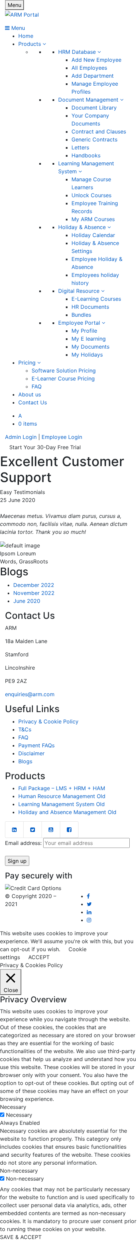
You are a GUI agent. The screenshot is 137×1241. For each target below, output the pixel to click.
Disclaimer (31, 753)
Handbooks (85, 155)
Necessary (19, 1115)
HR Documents (90, 306)
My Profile (84, 330)
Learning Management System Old (61, 804)
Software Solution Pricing (64, 370)
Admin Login (21, 437)
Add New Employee (96, 59)
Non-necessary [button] (19, 1170)
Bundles (81, 314)
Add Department (92, 75)
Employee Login (62, 437)
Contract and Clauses (98, 131)
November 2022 (34, 593)
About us (29, 394)
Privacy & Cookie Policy (48, 721)
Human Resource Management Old (61, 796)
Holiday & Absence (82, 227)
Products (30, 44)
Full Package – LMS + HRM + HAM (61, 788)
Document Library (94, 107)
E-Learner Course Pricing (63, 378)
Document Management (89, 99)
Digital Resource (79, 291)
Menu (14, 5)
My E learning (88, 338)
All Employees (89, 67)
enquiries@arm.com (30, 694)
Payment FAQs (36, 745)
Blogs (25, 761)
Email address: (24, 843)
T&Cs (24, 729)
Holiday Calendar (93, 235)
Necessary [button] (13, 1107)
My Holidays (87, 354)
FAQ (37, 386)
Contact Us (32, 402)
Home (25, 36)
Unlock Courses (91, 195)
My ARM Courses (93, 219)
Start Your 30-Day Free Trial (45, 447)
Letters (80, 147)
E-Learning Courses (96, 298)
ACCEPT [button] (39, 957)
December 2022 (33, 585)
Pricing (27, 362)
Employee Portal (80, 322)
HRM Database (77, 51)
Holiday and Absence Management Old (67, 812)
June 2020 (26, 601)
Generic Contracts (94, 139)
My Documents (90, 346)
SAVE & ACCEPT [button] (21, 1237)
